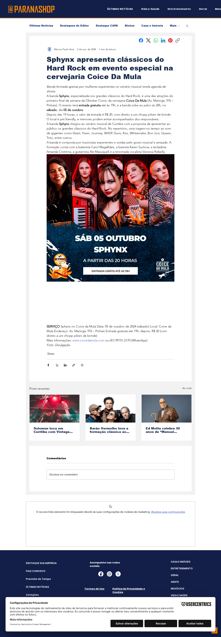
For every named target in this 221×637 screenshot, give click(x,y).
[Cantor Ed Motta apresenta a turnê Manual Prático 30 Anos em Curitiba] (166, 409)
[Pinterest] (170, 40)
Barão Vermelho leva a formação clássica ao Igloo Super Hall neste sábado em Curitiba (109, 430)
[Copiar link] (177, 40)
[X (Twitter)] (148, 40)
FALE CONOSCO (34, 571)
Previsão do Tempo (34, 579)
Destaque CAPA (107, 25)
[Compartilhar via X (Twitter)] (56, 365)
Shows (50, 353)
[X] (118, 574)
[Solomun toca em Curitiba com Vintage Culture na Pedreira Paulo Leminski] (54, 409)
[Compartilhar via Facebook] (48, 365)
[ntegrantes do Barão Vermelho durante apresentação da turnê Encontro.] (111, 409)
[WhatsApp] (156, 40)
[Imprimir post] (82, 365)
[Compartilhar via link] (73, 365)
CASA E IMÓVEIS (180, 561)
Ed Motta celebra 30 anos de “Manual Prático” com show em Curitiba (165, 430)
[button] (187, 25)
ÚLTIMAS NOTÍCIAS (34, 587)
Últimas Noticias (41, 25)
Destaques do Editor (74, 25)
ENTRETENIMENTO (182, 568)
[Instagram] (109, 574)
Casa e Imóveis (152, 25)
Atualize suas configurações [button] (168, 511)
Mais (173, 25)
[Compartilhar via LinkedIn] (65, 365)
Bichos (129, 25)
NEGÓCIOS (177, 588)
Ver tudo (187, 388)
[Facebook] (141, 40)
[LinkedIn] (163, 40)
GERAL (175, 575)
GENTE (175, 582)
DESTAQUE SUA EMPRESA (34, 563)
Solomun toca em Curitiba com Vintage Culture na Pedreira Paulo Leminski (52, 430)
